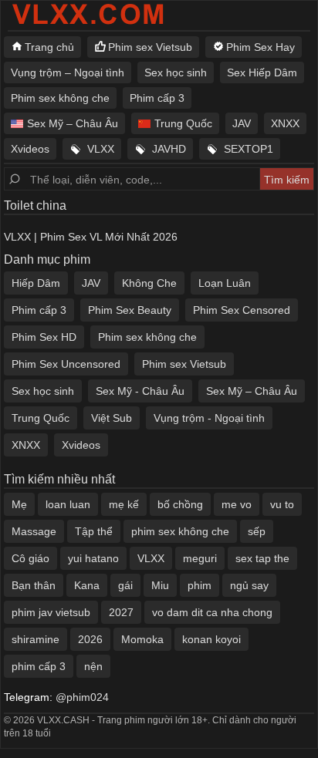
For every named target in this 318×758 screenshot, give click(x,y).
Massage (34, 531)
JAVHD (169, 149)
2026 (90, 639)
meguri (200, 558)
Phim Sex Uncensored (66, 364)
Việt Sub (111, 418)
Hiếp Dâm (36, 283)
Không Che (149, 283)
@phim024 (82, 697)
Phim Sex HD (44, 337)
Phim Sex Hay (260, 47)
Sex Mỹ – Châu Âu (72, 123)
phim (199, 585)
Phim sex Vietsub (150, 47)
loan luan (68, 504)
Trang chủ (49, 47)
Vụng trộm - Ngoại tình (209, 418)
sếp (257, 531)
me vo (237, 504)
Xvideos (30, 149)
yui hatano (93, 558)
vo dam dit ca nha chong (212, 612)
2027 (121, 612)
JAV (241, 123)
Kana (87, 585)
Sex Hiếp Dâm (262, 72)
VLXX (100, 149)
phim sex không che (180, 531)
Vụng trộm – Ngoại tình (67, 72)
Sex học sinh (175, 72)
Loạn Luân (224, 283)
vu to (282, 504)
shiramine (35, 639)
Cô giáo (30, 558)
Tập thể (94, 531)
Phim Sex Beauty (129, 310)
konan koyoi (211, 639)
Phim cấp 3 (157, 98)
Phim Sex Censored (241, 310)
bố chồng (180, 504)
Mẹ (19, 504)
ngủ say (249, 585)
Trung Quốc (183, 123)
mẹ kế (124, 504)
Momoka (142, 639)
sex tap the (262, 558)
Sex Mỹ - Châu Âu (140, 391)
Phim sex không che (60, 98)
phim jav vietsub (51, 612)
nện (93, 666)
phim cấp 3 (39, 666)
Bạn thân (34, 585)
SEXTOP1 (248, 149)
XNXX (285, 123)
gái (125, 585)
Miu (160, 585)
